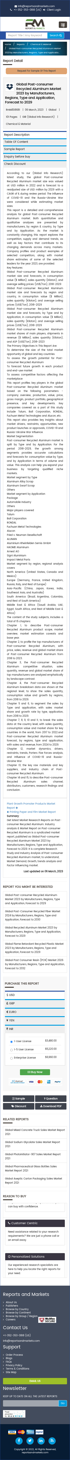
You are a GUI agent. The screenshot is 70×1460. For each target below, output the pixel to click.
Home (8, 44)
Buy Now (36, 1072)
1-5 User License (24, 1050)
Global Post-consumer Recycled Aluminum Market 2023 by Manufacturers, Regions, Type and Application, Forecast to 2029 (33, 93)
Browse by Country (17, 1309)
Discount (20, 1106)
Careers (10, 1320)
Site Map (11, 1372)
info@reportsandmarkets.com (36, 6)
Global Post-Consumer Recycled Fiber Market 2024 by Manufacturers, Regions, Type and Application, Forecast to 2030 (32, 916)
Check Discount (15, 164)
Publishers (12, 1306)
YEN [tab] (11, 1020)
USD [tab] (11, 995)
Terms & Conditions (17, 1369)
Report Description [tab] (16, 135)
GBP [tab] (11, 1003)
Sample (20, 1098)
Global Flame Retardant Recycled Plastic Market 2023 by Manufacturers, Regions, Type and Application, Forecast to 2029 (34, 948)
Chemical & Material (40, 44)
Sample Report (14, 149)
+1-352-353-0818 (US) (27, 10)
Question (51, 1098)
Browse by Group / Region (22, 1316)
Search (54, 35)
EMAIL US (35, 1381)
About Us (11, 1303)
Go (63, 1403)
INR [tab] (10, 1029)
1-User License (22, 1041)
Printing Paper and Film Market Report (32, 812)
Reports (21, 44)
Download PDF (52, 1106)
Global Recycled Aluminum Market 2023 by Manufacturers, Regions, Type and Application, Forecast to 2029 (33, 932)
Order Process (14, 1355)
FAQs (9, 1362)
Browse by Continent (18, 1313)
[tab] (35, 141)
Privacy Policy (14, 1365)
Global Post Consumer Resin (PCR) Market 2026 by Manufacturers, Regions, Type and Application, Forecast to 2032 (35, 964)
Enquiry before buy (17, 156)
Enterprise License (25, 1058)
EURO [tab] (12, 1012)
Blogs (9, 1358)
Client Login (53, 10)
